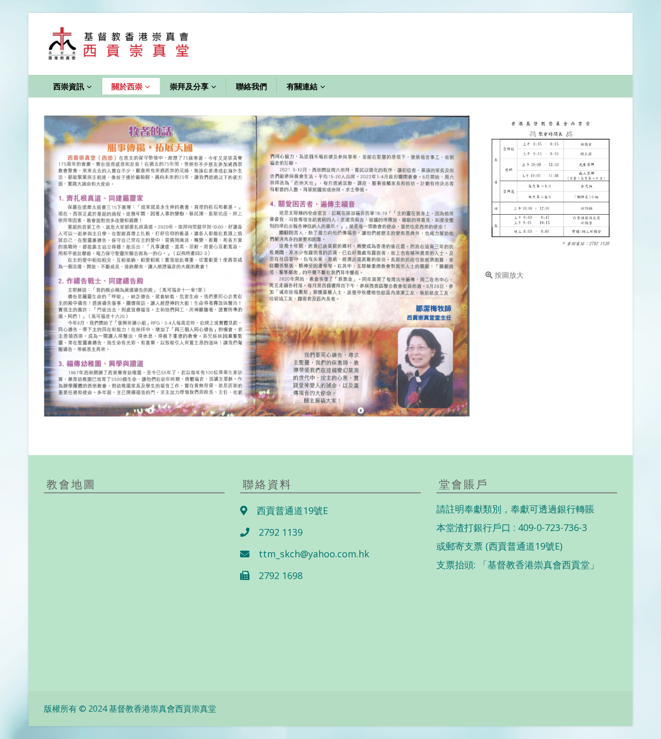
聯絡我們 (251, 86)
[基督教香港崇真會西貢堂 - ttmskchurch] (121, 43)
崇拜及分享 (189, 86)
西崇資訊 (68, 86)
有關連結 (302, 86)
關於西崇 (127, 86)
